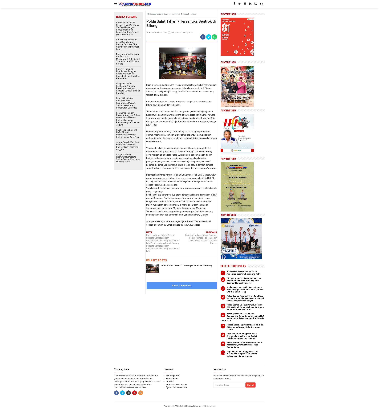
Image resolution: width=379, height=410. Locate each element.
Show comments (181, 285)
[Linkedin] (250, 3)
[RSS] (255, 3)
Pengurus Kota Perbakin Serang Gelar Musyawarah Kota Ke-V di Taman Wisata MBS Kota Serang (128, 59)
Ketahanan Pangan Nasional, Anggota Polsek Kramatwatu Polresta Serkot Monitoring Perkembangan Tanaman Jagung (128, 119)
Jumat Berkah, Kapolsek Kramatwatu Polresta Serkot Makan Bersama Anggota (127, 146)
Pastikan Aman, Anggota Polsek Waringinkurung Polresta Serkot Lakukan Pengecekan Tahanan (242, 336)
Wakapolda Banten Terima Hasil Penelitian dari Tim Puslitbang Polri (243, 273)
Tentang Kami (172, 375)
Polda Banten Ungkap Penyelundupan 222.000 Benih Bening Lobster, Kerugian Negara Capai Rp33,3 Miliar (245, 307)
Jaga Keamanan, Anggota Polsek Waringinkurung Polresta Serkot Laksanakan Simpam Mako (242, 353)
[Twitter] (239, 3)
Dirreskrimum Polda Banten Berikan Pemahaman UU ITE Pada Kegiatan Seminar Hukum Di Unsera (244, 280)
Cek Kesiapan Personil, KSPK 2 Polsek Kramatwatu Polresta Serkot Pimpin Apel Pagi (127, 133)
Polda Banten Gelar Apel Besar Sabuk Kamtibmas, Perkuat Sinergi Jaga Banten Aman (244, 344)
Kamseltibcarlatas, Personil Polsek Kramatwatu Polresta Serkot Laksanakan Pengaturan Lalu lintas (126, 103)
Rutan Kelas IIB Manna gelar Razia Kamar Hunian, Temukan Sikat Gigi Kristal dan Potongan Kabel (127, 44)
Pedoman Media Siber (176, 384)
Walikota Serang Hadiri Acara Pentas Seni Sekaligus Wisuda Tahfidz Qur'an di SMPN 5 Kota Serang (245, 289)
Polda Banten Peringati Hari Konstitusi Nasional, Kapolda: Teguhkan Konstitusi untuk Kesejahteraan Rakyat (245, 298)
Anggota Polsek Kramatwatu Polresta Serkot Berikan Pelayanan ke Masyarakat (128, 158)
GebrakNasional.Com (189, 406)
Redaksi (169, 381)
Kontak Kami (172, 378)
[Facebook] (234, 3)
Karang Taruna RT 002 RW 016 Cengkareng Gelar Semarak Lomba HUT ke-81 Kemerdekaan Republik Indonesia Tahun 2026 (242, 317)
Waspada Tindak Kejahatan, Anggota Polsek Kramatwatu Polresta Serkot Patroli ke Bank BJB (128, 88)
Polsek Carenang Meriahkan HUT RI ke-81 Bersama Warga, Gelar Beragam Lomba (245, 327)
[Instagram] (245, 3)
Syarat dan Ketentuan (176, 387)
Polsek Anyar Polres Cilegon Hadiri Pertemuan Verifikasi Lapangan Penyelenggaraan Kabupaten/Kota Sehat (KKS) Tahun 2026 (128, 28)
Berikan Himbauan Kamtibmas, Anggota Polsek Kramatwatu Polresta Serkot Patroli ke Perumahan (128, 74)
